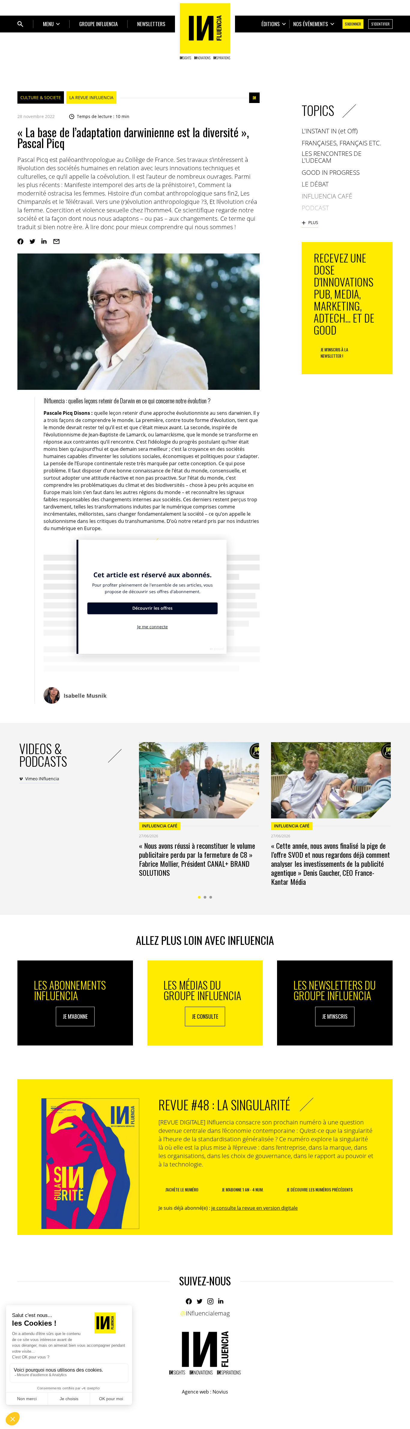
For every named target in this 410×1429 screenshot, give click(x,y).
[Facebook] (20, 241)
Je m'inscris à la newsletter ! (334, 352)
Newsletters (151, 24)
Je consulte (205, 1016)
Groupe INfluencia (98, 24)
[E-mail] (56, 241)
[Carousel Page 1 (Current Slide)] (199, 897)
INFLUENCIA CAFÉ (159, 826)
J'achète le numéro (181, 1189)
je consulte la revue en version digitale (254, 1208)
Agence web (195, 1391)
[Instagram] (210, 1301)
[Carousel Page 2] (205, 897)
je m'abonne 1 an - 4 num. (243, 1189)
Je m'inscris (335, 1016)
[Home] (205, 31)
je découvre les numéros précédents (320, 1189)
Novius (220, 1391)
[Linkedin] (44, 241)
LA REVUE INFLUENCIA (91, 97)
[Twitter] (32, 241)
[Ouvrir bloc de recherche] (20, 24)
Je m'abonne (75, 1016)
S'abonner (353, 23)
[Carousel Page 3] (211, 897)
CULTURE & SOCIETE (40, 97)
